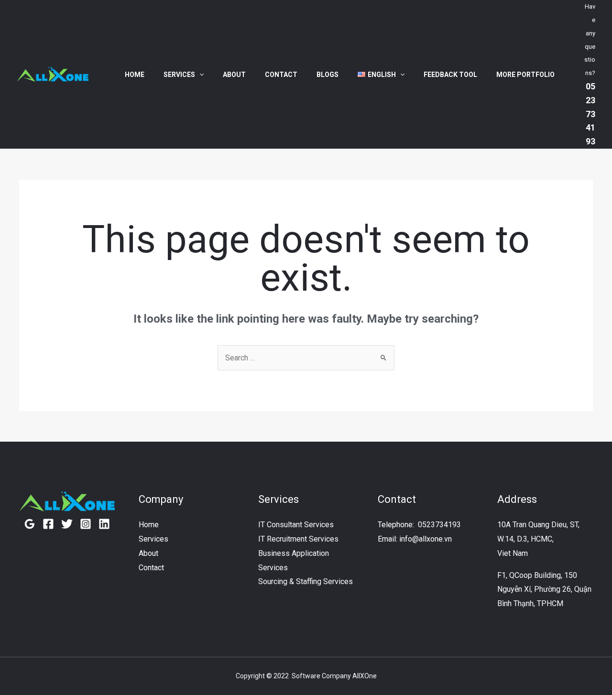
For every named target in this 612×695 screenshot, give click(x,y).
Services (179, 74)
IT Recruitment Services (298, 538)
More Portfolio (525, 74)
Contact (281, 74)
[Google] (29, 524)
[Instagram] (85, 524)
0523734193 (439, 524)
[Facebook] (48, 524)
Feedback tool (450, 74)
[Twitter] (67, 524)
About (234, 74)
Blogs (328, 74)
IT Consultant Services (296, 524)
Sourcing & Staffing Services (305, 581)
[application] (199, 74)
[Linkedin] (104, 524)
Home (134, 74)
